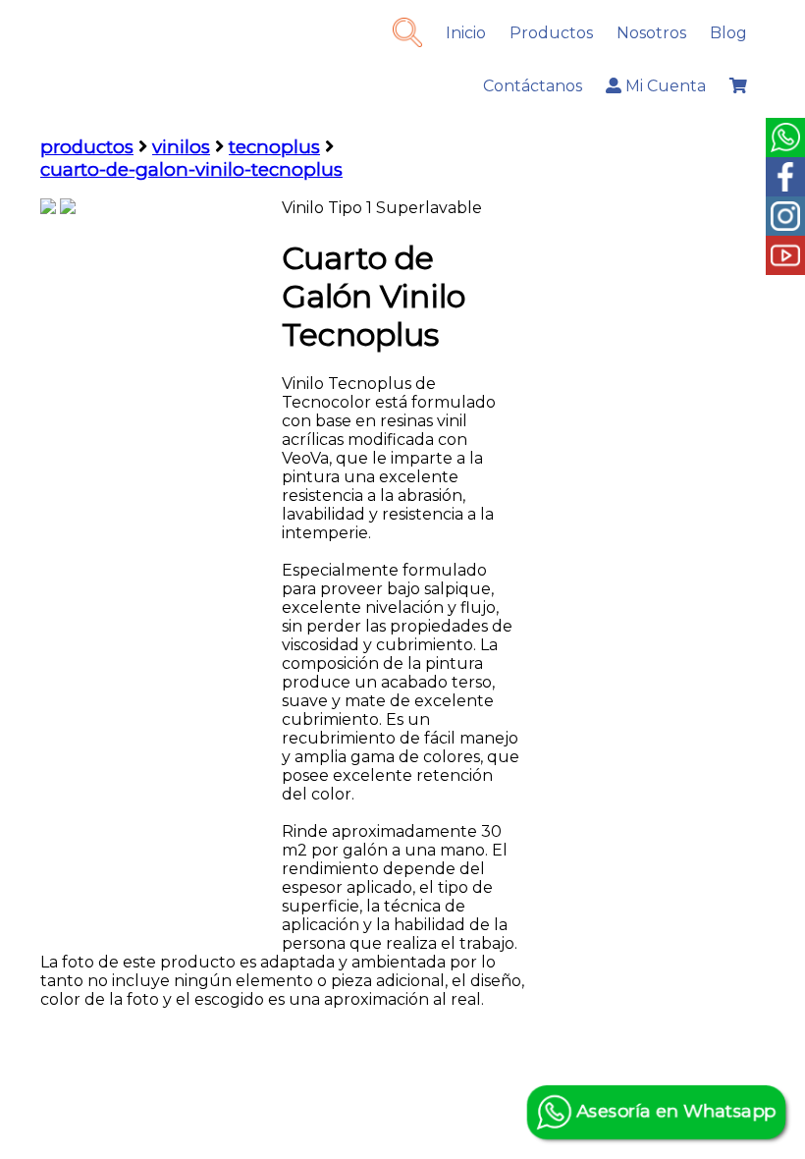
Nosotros (651, 33)
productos (87, 147)
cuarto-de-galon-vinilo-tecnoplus (191, 169)
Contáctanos (532, 86)
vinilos (181, 147)
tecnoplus (274, 147)
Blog (728, 33)
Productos (551, 33)
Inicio (466, 33)
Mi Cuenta (663, 86)
